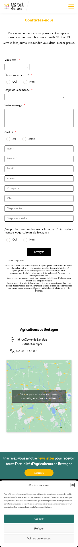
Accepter (39, 518)
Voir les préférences (39, 538)
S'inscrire (39, 473)
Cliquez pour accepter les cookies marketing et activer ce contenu (39, 396)
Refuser (39, 528)
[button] (72, 485)
